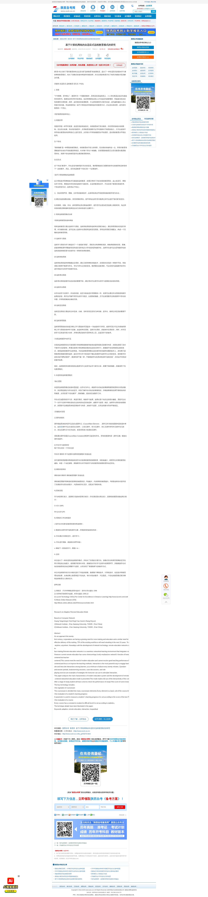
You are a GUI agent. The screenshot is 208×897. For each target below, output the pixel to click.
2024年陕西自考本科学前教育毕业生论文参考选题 (105, 868)
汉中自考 (106, 26)
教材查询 (97, 21)
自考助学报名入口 (143, 57)
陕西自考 (65, 728)
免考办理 (123, 21)
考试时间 (151, 68)
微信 (93, 815)
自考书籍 (122, 11)
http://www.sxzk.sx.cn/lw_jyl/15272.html (76, 734)
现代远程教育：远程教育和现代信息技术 (143, 137)
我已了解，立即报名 (78, 719)
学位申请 (137, 21)
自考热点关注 (136, 119)
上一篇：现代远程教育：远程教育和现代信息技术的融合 (70, 843)
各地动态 (77, 16)
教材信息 (107, 16)
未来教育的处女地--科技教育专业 (141, 135)
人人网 (88, 815)
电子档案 (134, 73)
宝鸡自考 (76, 26)
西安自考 (61, 26)
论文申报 (90, 21)
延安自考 (99, 26)
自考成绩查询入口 (143, 52)
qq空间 (66, 815)
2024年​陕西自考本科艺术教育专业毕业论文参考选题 (70, 871)
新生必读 (83, 11)
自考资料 (93, 11)
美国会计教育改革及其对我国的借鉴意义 (66, 876)
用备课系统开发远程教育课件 (63, 874)
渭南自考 (91, 26)
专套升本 (134, 76)
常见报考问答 (149, 119)
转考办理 (130, 21)
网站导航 (153, 2)
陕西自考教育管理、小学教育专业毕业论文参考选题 (70, 868)
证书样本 (151, 73)
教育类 (70, 39)
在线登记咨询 (136, 81)
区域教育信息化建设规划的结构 (141, 143)
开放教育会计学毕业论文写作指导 (101, 876)
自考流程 (134, 68)
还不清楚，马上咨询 (102, 719)
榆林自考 (114, 26)
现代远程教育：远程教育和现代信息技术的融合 (105, 879)
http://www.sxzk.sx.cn (81, 731)
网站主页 (56, 16)
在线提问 (147, 8)
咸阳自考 (84, 26)
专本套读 (118, 16)
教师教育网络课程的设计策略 (140, 127)
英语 (60, 427)
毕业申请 (110, 21)
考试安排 (87, 16)
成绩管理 (142, 70)
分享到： (58, 815)
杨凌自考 (136, 26)
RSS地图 (147, 2)
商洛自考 (129, 26)
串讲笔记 (138, 16)
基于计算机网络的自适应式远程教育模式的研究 (86, 39)
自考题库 (128, 16)
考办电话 (151, 76)
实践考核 (117, 21)
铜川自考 (69, 26)
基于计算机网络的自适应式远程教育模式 (143, 140)
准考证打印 (83, 21)
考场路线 (142, 76)
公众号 (152, 8)
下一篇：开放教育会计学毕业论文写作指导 (66, 845)
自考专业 (97, 16)
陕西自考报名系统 (143, 47)
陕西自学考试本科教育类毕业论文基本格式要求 (105, 871)
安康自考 (121, 26)
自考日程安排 (75, 21)
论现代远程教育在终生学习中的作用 (142, 124)
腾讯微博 (80, 815)
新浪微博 (73, 815)
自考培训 (112, 11)
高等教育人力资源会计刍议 (99, 874)
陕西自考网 (63, 39)
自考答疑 (148, 16)
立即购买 (119, 65)
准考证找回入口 (146, 21)
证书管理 (151, 70)
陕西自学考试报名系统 (63, 21)
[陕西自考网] (63, 9)
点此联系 (149, 6)
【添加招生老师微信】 (113, 49)
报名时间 (142, 68)
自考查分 (134, 70)
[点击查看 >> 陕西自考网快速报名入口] (39, 210)
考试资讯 (67, 16)
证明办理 (142, 73)
